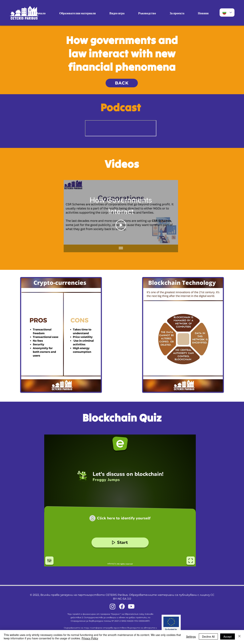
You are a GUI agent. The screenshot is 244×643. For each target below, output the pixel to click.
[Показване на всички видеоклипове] (121, 248)
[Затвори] (239, 636)
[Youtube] (131, 606)
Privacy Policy (90, 638)
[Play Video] (121, 225)
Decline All (208, 636)
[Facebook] (122, 606)
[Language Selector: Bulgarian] (227, 12)
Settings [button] (191, 636)
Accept (227, 636)
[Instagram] (112, 606)
